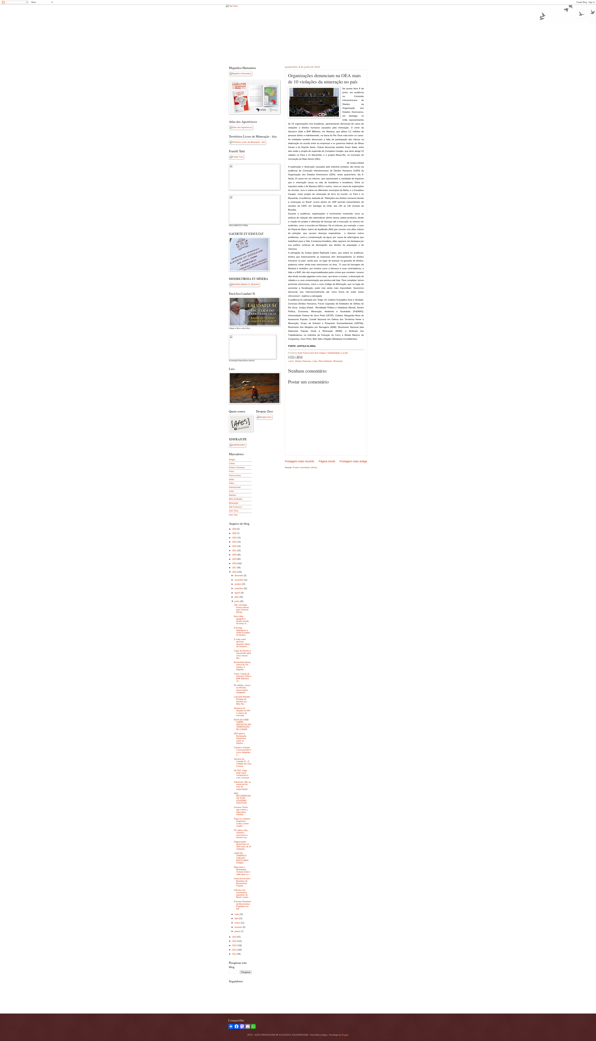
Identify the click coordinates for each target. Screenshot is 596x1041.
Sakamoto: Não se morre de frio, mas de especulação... (242, 785)
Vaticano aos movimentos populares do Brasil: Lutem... (242, 893)
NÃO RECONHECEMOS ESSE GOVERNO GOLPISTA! (242, 798)
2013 (234, 945)
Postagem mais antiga (353, 461)
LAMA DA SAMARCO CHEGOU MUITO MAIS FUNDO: (241, 858)
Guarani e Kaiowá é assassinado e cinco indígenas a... (242, 751)
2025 (234, 533)
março (238, 923)
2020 (234, 555)
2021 (234, 550)
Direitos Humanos (303, 361)
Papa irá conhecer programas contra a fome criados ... (242, 822)
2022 (234, 546)
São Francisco (235, 507)
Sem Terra (233, 511)
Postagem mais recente (299, 461)
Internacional (234, 487)
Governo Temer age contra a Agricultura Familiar (241, 811)
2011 (234, 954)
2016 (234, 572)
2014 (234, 941)
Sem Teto (233, 515)
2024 (234, 537)
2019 (234, 559)
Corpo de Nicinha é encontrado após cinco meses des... (242, 654)
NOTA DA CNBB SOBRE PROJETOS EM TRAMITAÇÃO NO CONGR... (242, 725)
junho (237, 601)
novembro (239, 580)
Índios (231, 483)
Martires (232, 495)
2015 (234, 937)
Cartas (232, 463)
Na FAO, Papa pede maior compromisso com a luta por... (242, 774)
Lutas (314, 361)
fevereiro (239, 927)
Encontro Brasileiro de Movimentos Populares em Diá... (242, 905)
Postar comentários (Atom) (305, 467)
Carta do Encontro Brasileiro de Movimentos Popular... (242, 882)
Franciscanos (235, 475)
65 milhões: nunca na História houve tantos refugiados (242, 689)
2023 (234, 542)
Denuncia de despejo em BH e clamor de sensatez (242, 712)
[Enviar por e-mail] (289, 357)
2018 (234, 563)
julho (237, 597)
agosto (238, 593)
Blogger (345, 1035)
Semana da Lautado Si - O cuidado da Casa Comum (242, 762)
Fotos (231, 471)
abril (237, 918)
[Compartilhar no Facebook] (298, 357)
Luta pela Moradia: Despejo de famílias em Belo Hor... (242, 700)
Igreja (231, 479)
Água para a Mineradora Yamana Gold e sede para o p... (242, 870)
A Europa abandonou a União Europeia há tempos (242, 631)
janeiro (238, 931)
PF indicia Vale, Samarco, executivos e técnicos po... (241, 834)
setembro (239, 588)
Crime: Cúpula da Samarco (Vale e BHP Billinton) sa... (242, 677)
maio (237, 914)
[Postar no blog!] (292, 357)
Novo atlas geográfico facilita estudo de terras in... (241, 620)
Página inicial (327, 461)
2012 (234, 950)
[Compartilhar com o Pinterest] (301, 357)
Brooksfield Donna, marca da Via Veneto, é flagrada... (242, 666)
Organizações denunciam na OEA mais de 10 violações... (242, 845)
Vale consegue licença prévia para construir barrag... (241, 608)
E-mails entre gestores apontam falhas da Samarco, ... (242, 643)
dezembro (239, 575)
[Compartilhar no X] (295, 357)
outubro (238, 584)
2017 (234, 567)
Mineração (338, 361)
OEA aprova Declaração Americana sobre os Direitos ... (240, 738)
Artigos (232, 459)
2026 (234, 529)
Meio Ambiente (325, 361)
